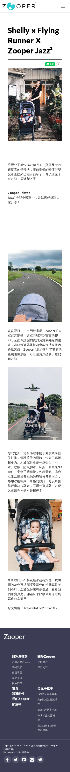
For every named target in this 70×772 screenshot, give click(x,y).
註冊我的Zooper (21, 662)
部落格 (16, 704)
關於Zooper (46, 656)
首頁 (15, 688)
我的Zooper (21, 698)
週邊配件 (18, 693)
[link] (19, 193)
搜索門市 (17, 683)
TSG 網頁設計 (24, 752)
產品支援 (17, 677)
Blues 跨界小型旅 (47, 709)
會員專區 (17, 672)
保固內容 (43, 667)
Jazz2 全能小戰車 (47, 693)
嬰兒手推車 (45, 688)
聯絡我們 (17, 667)
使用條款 (43, 662)
